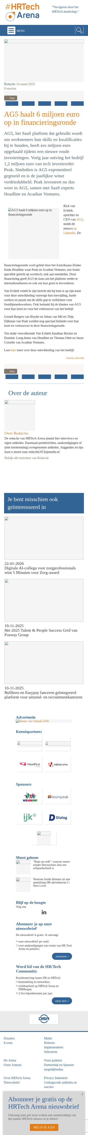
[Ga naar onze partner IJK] (30, 818)
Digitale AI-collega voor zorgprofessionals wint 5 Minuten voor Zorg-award (40, 570)
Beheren (49, 1043)
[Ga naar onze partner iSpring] (30, 744)
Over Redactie (16, 433)
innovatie (79, 358)
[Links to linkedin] (44, 913)
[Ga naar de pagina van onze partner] (44, 1019)
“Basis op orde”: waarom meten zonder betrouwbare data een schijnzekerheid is (51, 865)
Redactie (9, 84)
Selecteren (50, 1052)
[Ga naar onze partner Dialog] (58, 818)
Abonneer (61, 956)
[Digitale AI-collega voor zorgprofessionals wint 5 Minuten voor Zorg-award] (44, 538)
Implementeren (53, 1047)
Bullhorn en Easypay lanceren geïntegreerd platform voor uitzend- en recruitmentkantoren (43, 694)
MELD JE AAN (44, 1127)
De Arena (10, 1060)
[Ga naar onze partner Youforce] (58, 744)
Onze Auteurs (12, 1065)
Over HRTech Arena (17, 1078)
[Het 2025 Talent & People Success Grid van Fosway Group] (44, 600)
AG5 (79, 219)
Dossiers (9, 1038)
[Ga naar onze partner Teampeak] (58, 797)
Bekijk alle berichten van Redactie (27, 458)
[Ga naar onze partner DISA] (44, 838)
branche (70, 358)
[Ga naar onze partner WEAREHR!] (30, 797)
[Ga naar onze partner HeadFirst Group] (30, 765)
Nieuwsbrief (12, 1082)
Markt (48, 1038)
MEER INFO (61, 1000)
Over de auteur (27, 393)
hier (14, 350)
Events (8, 1043)
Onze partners (53, 1060)
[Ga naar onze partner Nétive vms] (58, 765)
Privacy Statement (55, 1078)
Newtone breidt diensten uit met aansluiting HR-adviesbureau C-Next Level (51, 882)
